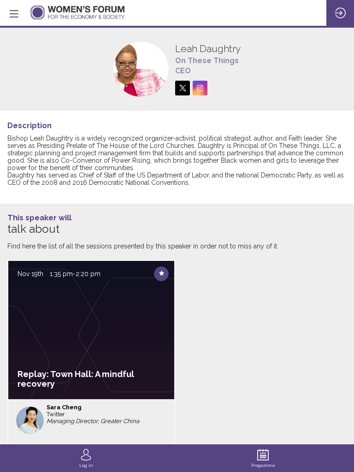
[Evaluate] (161, 273)
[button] (14, 14)
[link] (86, 458)
